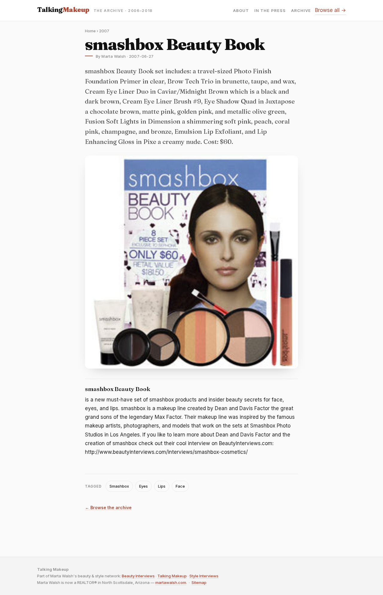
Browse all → (330, 10)
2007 (104, 30)
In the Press (269, 11)
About (241, 11)
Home (90, 30)
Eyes (143, 486)
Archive (301, 11)
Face (180, 486)
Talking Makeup (172, 575)
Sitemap (199, 582)
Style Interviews (203, 575)
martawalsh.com (170, 582)
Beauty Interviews (138, 575)
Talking (63, 9)
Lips (161, 486)
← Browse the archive (108, 508)
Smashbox (119, 486)
